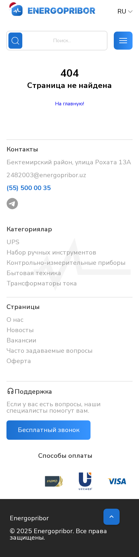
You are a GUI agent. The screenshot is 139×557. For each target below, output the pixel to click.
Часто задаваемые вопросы (49, 350)
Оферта (18, 361)
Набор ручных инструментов (51, 252)
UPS (12, 242)
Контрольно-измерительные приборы (65, 262)
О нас (14, 319)
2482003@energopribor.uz (46, 175)
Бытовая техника (33, 273)
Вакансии (21, 340)
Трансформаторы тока (41, 283)
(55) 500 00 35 (28, 188)
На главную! (69, 103)
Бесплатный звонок (49, 430)
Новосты (20, 330)
